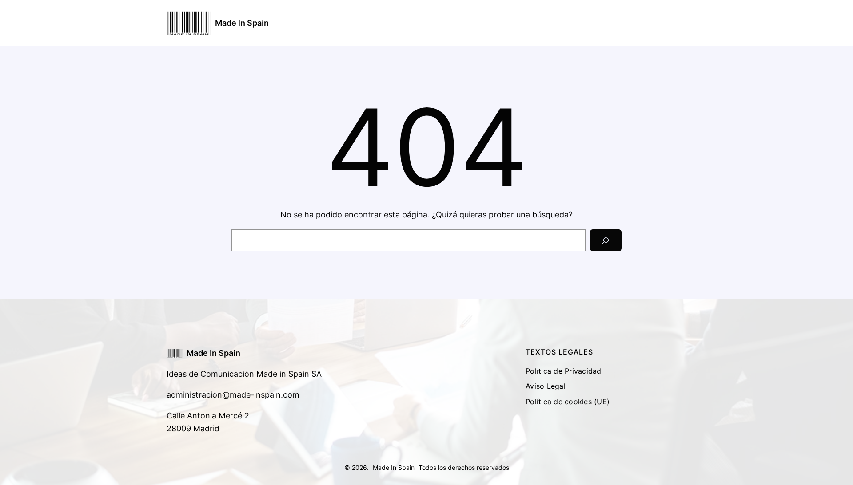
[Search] (606, 240)
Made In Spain (242, 23)
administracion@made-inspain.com (233, 394)
